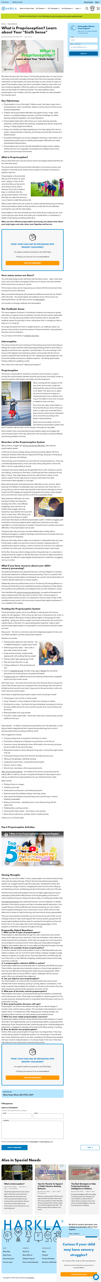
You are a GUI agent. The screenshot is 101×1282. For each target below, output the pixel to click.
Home (3, 24)
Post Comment (14, 1147)
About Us (26, 1251)
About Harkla (88, 2)
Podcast (45, 1255)
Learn (77, 8)
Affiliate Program (29, 1259)
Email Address (74, 1234)
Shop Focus (7, 1255)
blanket (43, 671)
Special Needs (12, 24)
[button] (96, 1277)
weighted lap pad (16, 671)
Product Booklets (48, 1259)
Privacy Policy (34, 1142)
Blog (44, 1251)
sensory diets (45, 924)
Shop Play (6, 1251)
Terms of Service (44, 1142)
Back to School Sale (27, 8)
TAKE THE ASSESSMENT (32, 263)
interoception (40, 299)
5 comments (42, 1193)
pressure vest (10, 676)
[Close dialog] (99, 1239)
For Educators (67, 8)
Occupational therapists (10, 902)
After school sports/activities (11, 772)
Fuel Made (30, 1278)
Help (97, 2)
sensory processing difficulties (33, 445)
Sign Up (83, 53)
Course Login (7, 1262)
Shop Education (8, 1259)
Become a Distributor (49, 1262)
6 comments (13, 1189)
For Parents (40, 8)
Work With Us (27, 1255)
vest (36, 671)
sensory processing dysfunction (28, 592)
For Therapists (53, 8)
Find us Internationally (30, 1262)
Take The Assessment (79, 1274)
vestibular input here (31, 336)
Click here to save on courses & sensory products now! (62, 16)
